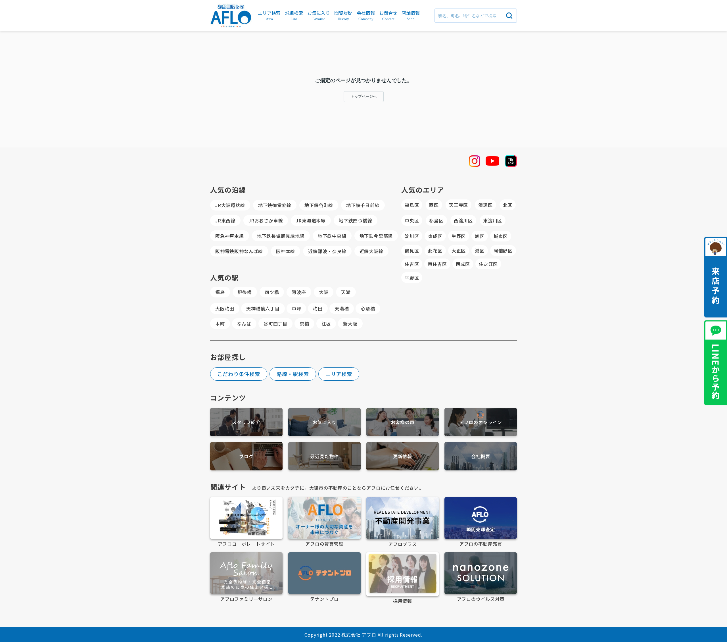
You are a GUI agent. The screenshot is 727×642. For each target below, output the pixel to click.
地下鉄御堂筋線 (275, 205)
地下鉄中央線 (332, 235)
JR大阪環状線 (230, 205)
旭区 (479, 236)
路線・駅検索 (293, 374)
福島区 (412, 204)
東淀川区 (492, 220)
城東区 (501, 236)
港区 (479, 250)
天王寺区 (458, 204)
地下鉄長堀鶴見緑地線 (281, 235)
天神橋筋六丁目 (263, 308)
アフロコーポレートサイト (246, 543)
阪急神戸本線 (229, 235)
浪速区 (485, 204)
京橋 (304, 323)
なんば (244, 323)
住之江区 (488, 263)
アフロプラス (402, 544)
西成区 (463, 263)
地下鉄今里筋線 (376, 235)
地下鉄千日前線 (363, 205)
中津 (296, 308)
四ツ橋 (272, 292)
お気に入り (325, 422)
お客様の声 (403, 422)
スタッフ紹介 (246, 422)
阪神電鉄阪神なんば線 (239, 251)
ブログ (246, 456)
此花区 (435, 250)
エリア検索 (338, 374)
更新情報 (402, 456)
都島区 (436, 220)
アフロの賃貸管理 (324, 543)
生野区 (459, 236)
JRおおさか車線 (265, 220)
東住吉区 (437, 263)
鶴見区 (412, 250)
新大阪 (350, 323)
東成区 (435, 236)
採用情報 (402, 600)
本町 (220, 323)
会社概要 (480, 456)
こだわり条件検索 (238, 374)
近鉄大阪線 (371, 251)
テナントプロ (324, 598)
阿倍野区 (503, 250)
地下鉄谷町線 (318, 205)
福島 (220, 292)
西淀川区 (463, 220)
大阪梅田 (224, 308)
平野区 (412, 277)
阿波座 (299, 292)
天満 (346, 292)
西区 (434, 204)
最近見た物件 (324, 456)
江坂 (326, 323)
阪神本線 (285, 251)
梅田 (318, 308)
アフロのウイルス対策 (481, 598)
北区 (508, 204)
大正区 (459, 250)
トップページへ (364, 96)
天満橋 (342, 308)
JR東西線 (225, 220)
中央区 (412, 220)
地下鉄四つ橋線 (355, 220)
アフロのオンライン (480, 422)
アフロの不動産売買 (480, 543)
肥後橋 (245, 292)
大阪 (324, 292)
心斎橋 (368, 308)
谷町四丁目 (275, 323)
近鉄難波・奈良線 (327, 251)
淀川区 (412, 236)
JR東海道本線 (311, 220)
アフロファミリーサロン (246, 598)
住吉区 (412, 263)
